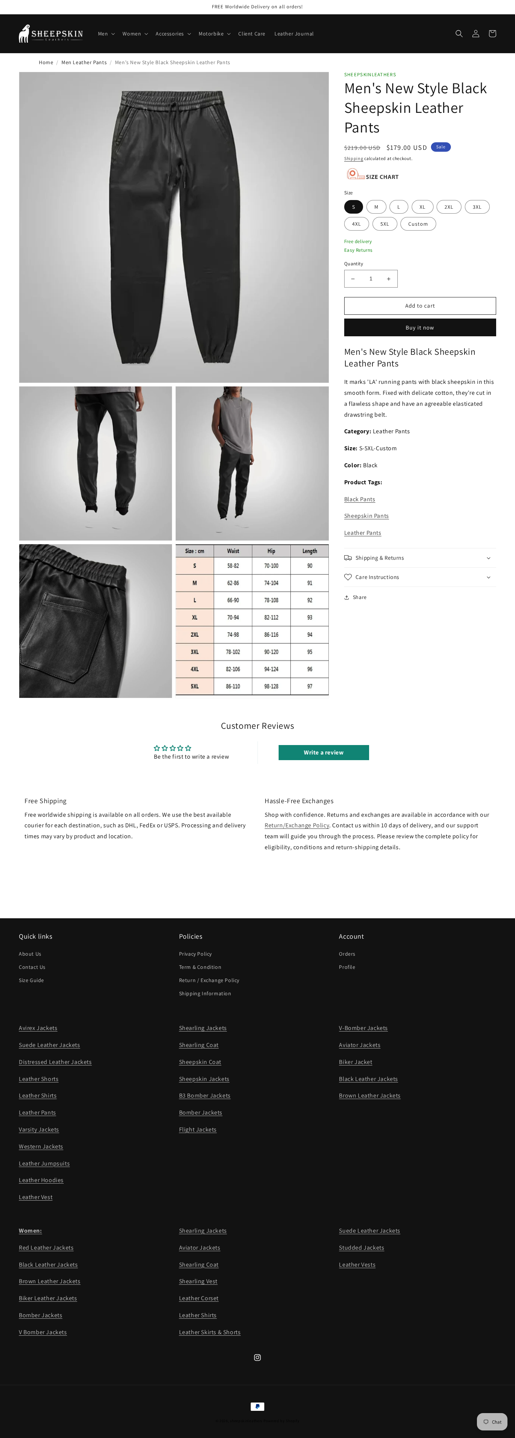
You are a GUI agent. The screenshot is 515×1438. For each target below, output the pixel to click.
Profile (347, 967)
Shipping (353, 158)
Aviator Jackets (359, 1045)
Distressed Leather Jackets (55, 1062)
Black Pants (360, 499)
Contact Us (32, 967)
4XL (356, 223)
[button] (105, 34)
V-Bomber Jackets (363, 1028)
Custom (418, 223)
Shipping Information (205, 993)
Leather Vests (357, 1265)
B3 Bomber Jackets (205, 1095)
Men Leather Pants (84, 62)
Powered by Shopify (282, 1420)
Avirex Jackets (38, 1028)
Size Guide (31, 980)
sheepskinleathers (246, 1420)
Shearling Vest (198, 1281)
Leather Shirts (38, 1095)
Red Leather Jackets (46, 1248)
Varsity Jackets (39, 1129)
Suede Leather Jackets (49, 1045)
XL (423, 206)
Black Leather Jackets (368, 1079)
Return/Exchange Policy (297, 825)
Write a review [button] (323, 752)
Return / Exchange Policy (209, 980)
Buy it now (420, 327)
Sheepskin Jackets (204, 1079)
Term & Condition (200, 967)
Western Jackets (41, 1146)
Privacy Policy (195, 953)
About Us (30, 953)
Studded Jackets (361, 1248)
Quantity (353, 264)
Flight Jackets (198, 1129)
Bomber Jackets (200, 1112)
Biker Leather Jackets (48, 1298)
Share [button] (360, 597)
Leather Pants (363, 533)
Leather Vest (35, 1197)
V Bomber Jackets (43, 1332)
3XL (477, 206)
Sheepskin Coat (200, 1062)
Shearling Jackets (203, 1028)
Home (46, 62)
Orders (347, 953)
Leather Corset (199, 1298)
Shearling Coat (199, 1045)
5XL (384, 223)
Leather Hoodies (41, 1180)
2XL (449, 206)
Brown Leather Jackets (370, 1095)
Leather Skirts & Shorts (210, 1332)
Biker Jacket (355, 1062)
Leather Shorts (38, 1079)
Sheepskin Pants (366, 516)
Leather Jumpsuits (44, 1163)
